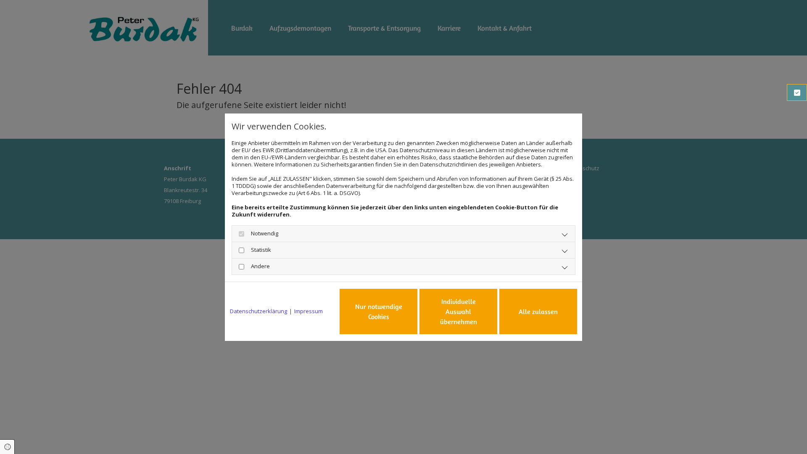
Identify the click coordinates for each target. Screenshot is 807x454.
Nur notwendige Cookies (378, 311)
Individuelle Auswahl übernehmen (458, 311)
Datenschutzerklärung (258, 311)
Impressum (308, 311)
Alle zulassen (538, 311)
